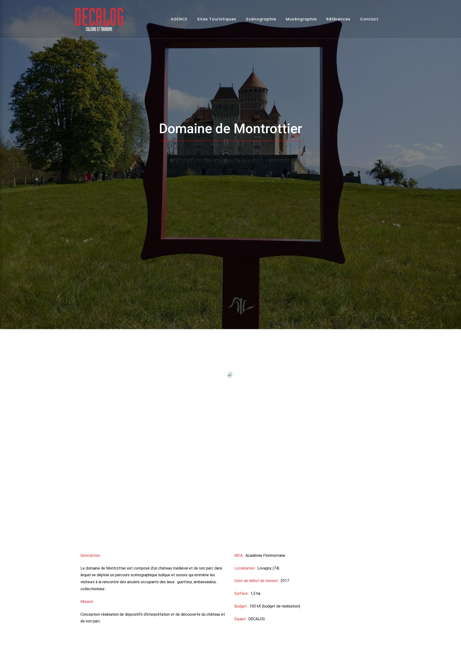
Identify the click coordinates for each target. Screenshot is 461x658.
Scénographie (261, 19)
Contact (369, 19)
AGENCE (179, 19)
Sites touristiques (216, 19)
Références (338, 19)
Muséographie (301, 19)
